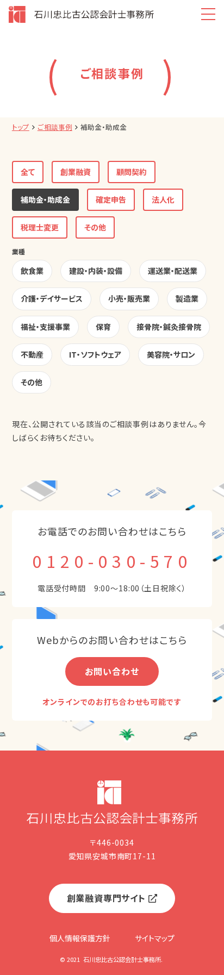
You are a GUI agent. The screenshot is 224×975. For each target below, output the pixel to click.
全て (28, 171)
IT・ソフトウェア (95, 354)
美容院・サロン (171, 354)
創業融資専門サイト (106, 897)
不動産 (32, 354)
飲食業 (32, 270)
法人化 (163, 199)
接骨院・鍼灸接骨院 (168, 326)
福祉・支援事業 (45, 326)
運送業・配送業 (172, 270)
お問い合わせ (112, 671)
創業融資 (75, 171)
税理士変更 (40, 227)
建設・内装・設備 (95, 270)
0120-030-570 (111, 560)
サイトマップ (155, 938)
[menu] (208, 14)
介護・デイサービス (52, 298)
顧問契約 (131, 171)
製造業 (187, 298)
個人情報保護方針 (79, 938)
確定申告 (111, 199)
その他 (95, 227)
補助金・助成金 (45, 199)
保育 (103, 326)
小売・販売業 (129, 298)
